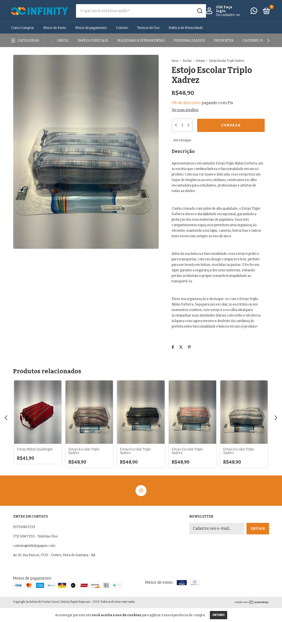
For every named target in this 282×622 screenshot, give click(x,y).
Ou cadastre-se (228, 15)
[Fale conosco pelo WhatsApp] (254, 12)
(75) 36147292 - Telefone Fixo (35, 536)
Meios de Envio (54, 28)
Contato (122, 28)
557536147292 (24, 527)
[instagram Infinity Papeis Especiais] (141, 490)
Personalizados (189, 40)
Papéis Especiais (93, 40)
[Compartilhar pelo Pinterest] (189, 347)
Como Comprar (22, 28)
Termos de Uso (148, 28)
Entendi (218, 615)
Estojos (200, 61)
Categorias (28, 40)
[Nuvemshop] (252, 603)
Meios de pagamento (91, 28)
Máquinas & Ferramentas (141, 40)
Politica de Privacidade (186, 28)
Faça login (224, 9)
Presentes (224, 40)
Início (63, 40)
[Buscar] (199, 11)
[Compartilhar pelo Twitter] (181, 347)
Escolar (187, 61)
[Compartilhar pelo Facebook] (173, 347)
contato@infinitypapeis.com (34, 546)
